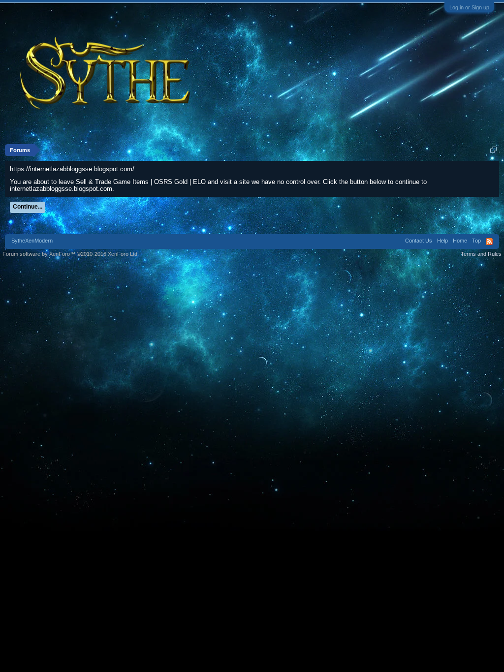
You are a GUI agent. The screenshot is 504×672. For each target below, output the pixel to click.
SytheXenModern (32, 241)
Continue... (27, 206)
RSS (489, 241)
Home (460, 241)
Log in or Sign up (469, 7)
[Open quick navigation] (493, 150)
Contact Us (418, 241)
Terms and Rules (481, 254)
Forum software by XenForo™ (70, 254)
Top (476, 241)
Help (442, 241)
